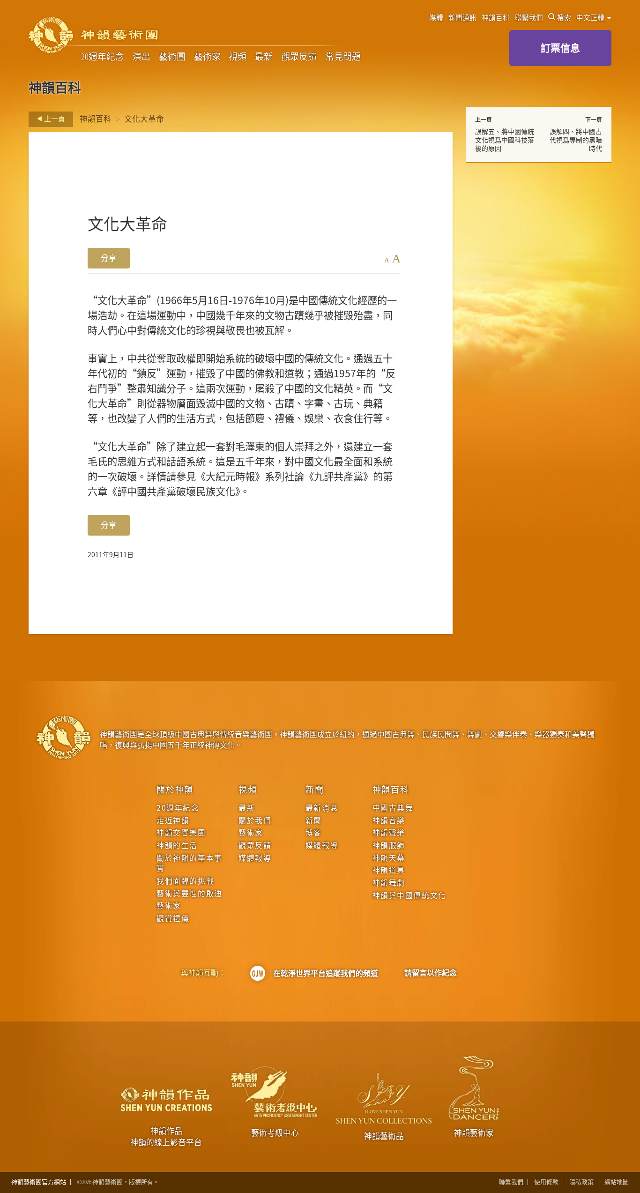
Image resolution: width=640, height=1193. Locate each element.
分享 (109, 258)
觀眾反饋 (299, 57)
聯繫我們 (529, 17)
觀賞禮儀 (172, 918)
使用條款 (546, 1182)
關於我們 (254, 820)
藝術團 (172, 57)
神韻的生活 (177, 845)
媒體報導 (254, 858)
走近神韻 (172, 820)
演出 (141, 57)
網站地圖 (616, 1182)
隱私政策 (581, 1182)
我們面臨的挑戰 (185, 881)
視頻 (237, 57)
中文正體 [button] (591, 17)
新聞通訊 (462, 17)
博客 (313, 833)
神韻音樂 (388, 820)
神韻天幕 (388, 858)
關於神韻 (174, 789)
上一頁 (54, 118)
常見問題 (343, 57)
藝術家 (207, 57)
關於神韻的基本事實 (189, 863)
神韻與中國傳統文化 (409, 895)
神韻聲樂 (388, 833)
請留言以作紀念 (430, 973)
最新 (264, 57)
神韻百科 (496, 17)
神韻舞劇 (388, 883)
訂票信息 (560, 47)
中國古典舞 (393, 808)
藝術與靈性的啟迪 (189, 893)
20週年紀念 (102, 57)
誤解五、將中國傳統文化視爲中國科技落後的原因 (504, 140)
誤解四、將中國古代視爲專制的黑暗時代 (576, 140)
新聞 (314, 789)
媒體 (436, 17)
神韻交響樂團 (181, 833)
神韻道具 (388, 870)
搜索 (564, 17)
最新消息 (321, 808)
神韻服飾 (388, 845)
